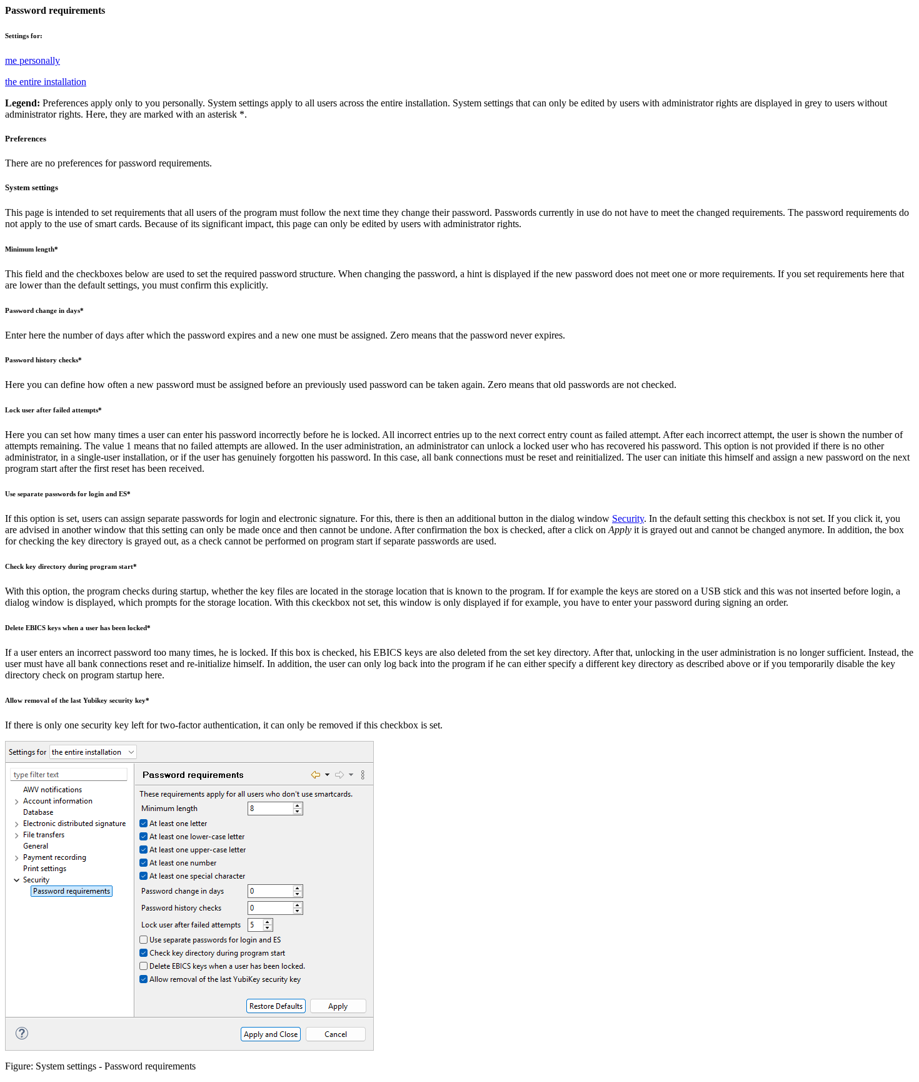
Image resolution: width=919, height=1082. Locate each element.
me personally (32, 60)
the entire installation (45, 81)
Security (628, 518)
